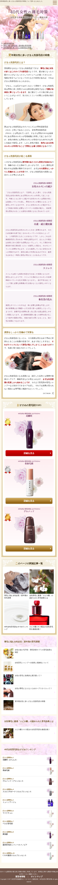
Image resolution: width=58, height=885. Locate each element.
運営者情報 (20, 877)
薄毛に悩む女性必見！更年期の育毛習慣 (22, 642)
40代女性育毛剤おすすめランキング (20, 749)
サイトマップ (37, 877)
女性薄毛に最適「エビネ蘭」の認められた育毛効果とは (28, 721)
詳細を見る (29, 453)
